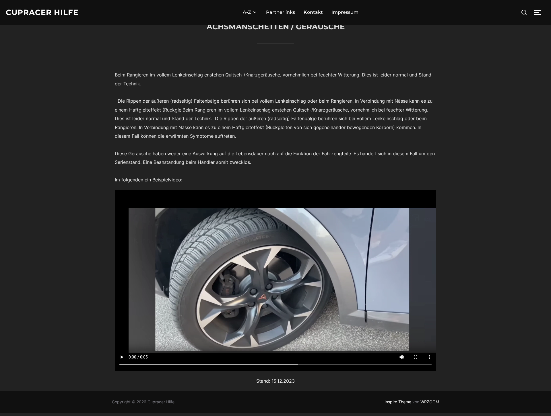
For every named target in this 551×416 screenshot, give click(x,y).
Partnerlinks (280, 12)
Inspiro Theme (398, 401)
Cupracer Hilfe (42, 12)
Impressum (344, 12)
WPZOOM (429, 401)
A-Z (247, 12)
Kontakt (313, 12)
